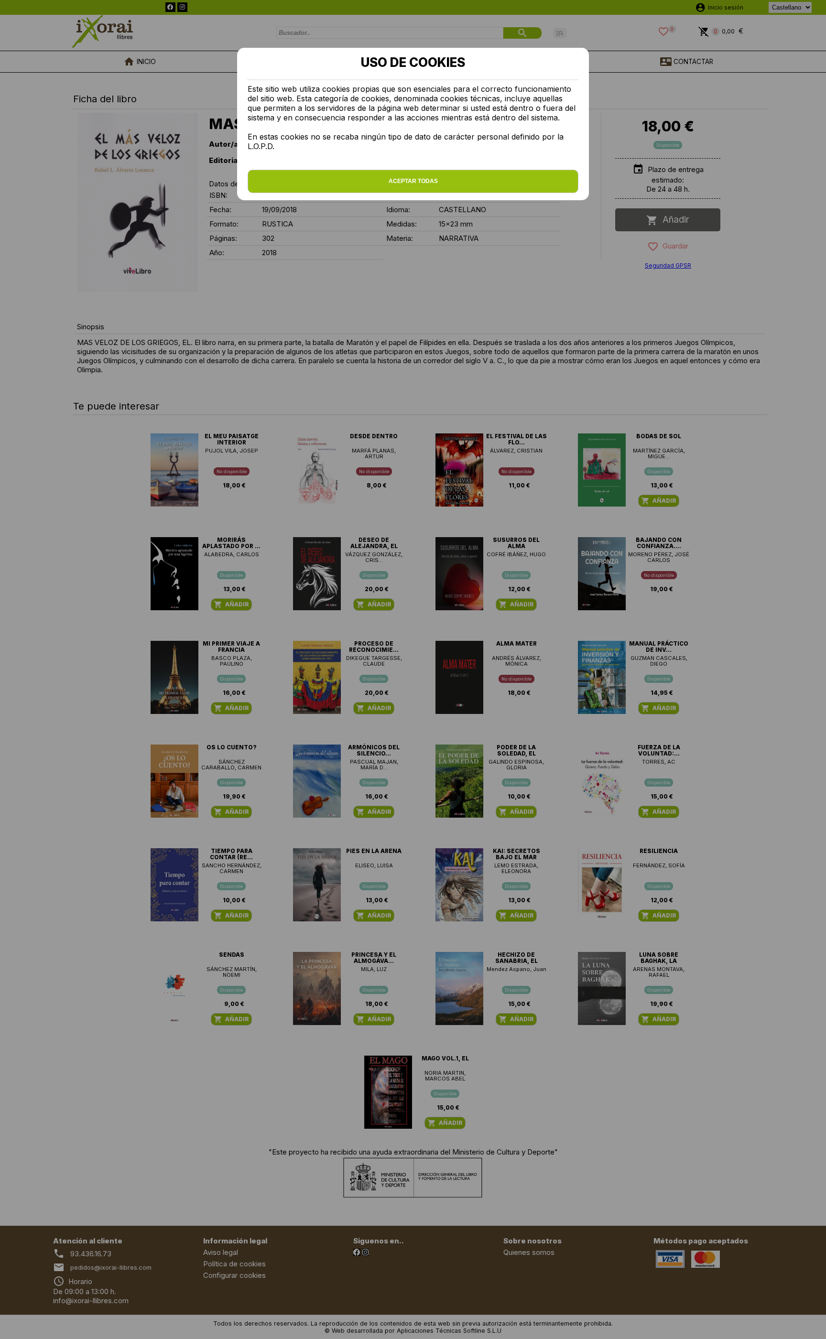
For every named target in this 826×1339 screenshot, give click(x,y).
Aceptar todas (413, 181)
